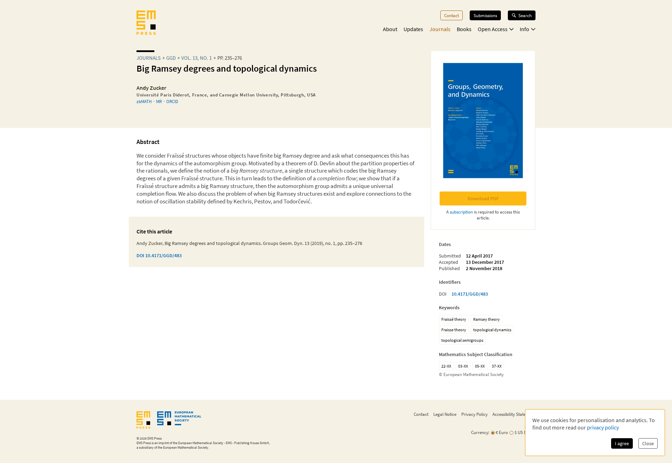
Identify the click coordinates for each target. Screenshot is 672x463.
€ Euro (502, 432)
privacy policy (603, 427)
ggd (171, 58)
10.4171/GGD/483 (469, 294)
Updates (413, 29)
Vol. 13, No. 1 (196, 58)
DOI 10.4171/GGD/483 (159, 255)
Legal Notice (444, 414)
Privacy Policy (474, 414)
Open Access (492, 29)
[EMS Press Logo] (146, 23)
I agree (622, 443)
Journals (439, 29)
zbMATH (144, 101)
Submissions (485, 15)
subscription (461, 212)
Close (648, 443)
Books (464, 29)
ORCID (172, 101)
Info (524, 29)
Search (525, 15)
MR (159, 101)
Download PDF (483, 198)
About (390, 29)
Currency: (480, 432)
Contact (451, 15)
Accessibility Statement (514, 414)
